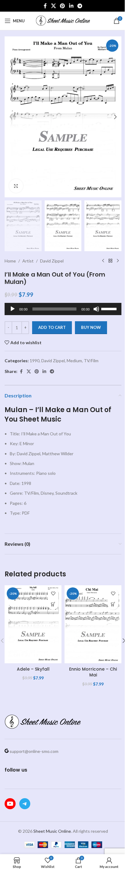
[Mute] (96, 312)
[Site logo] (63, 20)
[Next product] (117, 261)
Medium (74, 360)
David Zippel (52, 260)
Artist (28, 260)
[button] (11, 117)
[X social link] (53, 5)
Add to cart (52, 327)
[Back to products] (110, 261)
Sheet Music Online (52, 831)
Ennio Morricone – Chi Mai (93, 672)
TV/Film (91, 360)
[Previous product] (103, 261)
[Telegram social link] (79, 5)
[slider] (109, 308)
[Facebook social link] (45, 5)
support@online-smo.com (33, 751)
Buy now (91, 327)
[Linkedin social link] (71, 5)
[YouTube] (10, 803)
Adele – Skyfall (33, 669)
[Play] (12, 312)
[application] (63, 309)
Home (10, 260)
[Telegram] (24, 803)
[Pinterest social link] (62, 5)
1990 (34, 360)
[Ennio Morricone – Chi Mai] (93, 624)
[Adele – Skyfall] (33, 624)
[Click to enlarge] (16, 186)
